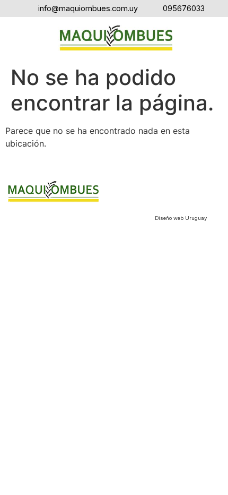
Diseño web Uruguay (181, 218)
